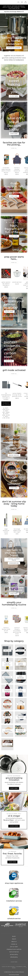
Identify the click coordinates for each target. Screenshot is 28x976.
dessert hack (19, 40)
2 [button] (10, 51)
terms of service (14, 951)
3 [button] (14, 51)
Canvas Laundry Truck (14, 559)
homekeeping (14, 563)
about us (14, 941)
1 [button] (6, 51)
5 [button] (21, 51)
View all (14, 148)
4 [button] (17, 51)
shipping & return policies (14, 949)
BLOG (14, 936)
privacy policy (14, 954)
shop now (14, 235)
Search (14, 939)
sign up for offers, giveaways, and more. (14, 967)
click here (7, 40)
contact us (14, 944)
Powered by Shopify (14, 974)
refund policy (14, 957)
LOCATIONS (14, 961)
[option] (14, 6)
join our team (14, 946)
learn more (14, 826)
